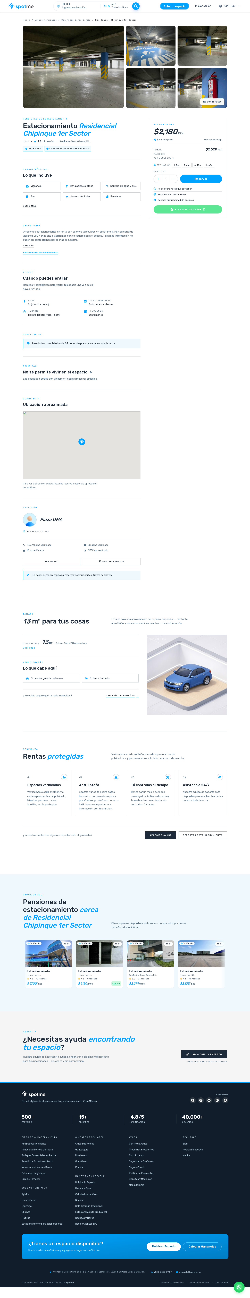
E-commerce (29, 1200)
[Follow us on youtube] (209, 1100)
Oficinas (26, 1212)
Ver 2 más (29, 206)
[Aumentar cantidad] (158, 179)
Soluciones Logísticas (33, 1173)
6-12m (197, 165)
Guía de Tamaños (31, 1179)
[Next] (223, 965)
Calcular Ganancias (202, 1246)
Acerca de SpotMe (193, 1149)
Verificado (35, 149)
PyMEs (25, 1194)
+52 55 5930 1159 (163, 1272)
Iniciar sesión (203, 6)
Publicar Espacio (163, 1246)
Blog (185, 1143)
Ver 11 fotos (214, 101)
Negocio (79, 1200)
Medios (186, 1155)
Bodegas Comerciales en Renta (39, 1155)
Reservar (201, 179)
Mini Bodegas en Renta (34, 1143)
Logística (27, 1206)
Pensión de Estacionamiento (37, 1161)
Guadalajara (81, 1149)
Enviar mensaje (113, 561)
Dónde (66, 4)
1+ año (209, 165)
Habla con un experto (206, 1054)
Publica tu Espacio (85, 1182)
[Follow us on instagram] (201, 1100)
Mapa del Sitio (136, 1185)
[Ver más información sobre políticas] (90, 372)
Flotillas (26, 1218)
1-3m (176, 165)
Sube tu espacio (175, 6)
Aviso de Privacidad (200, 1282)
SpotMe (70, 1282)
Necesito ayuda (160, 835)
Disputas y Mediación (140, 1179)
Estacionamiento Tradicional (91, 1212)
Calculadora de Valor (86, 1194)
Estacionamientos (46, 20)
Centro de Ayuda (138, 1143)
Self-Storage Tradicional (89, 1206)
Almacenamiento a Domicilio (37, 1149)
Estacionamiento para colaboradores (42, 1223)
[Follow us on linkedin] (217, 1100)
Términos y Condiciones (172, 1282)
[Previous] (27, 965)
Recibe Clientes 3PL (86, 1223)
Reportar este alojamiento (203, 835)
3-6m (187, 165)
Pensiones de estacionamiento (40, 252)
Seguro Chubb (136, 1167)
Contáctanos (136, 1155)
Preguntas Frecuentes (141, 1149)
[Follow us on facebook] (193, 1100)
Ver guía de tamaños (122, 695)
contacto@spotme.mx (190, 1272)
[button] (81, 441)
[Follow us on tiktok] (225, 1100)
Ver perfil (52, 561)
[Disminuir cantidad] (173, 179)
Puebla (79, 1167)
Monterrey (81, 1155)
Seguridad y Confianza (141, 1161)
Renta (26, 20)
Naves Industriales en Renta (37, 1167)
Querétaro (81, 1161)
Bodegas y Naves (84, 1218)
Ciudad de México (84, 1143)
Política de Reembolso (141, 1173)
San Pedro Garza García (76, 20)
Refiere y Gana (83, 1188)
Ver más (28, 245)
